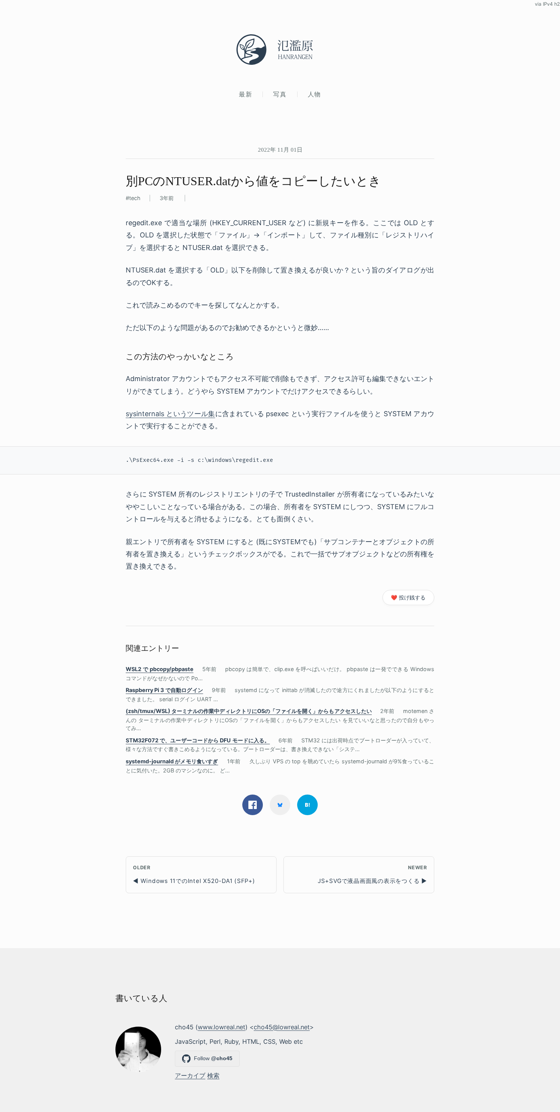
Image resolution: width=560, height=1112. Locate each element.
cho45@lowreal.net (282, 1027)
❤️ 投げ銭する (408, 597)
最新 (245, 94)
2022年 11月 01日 (280, 149)
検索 (213, 1075)
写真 (279, 94)
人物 (314, 94)
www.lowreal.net (221, 1027)
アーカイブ (190, 1075)
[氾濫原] (280, 49)
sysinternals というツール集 (170, 414)
